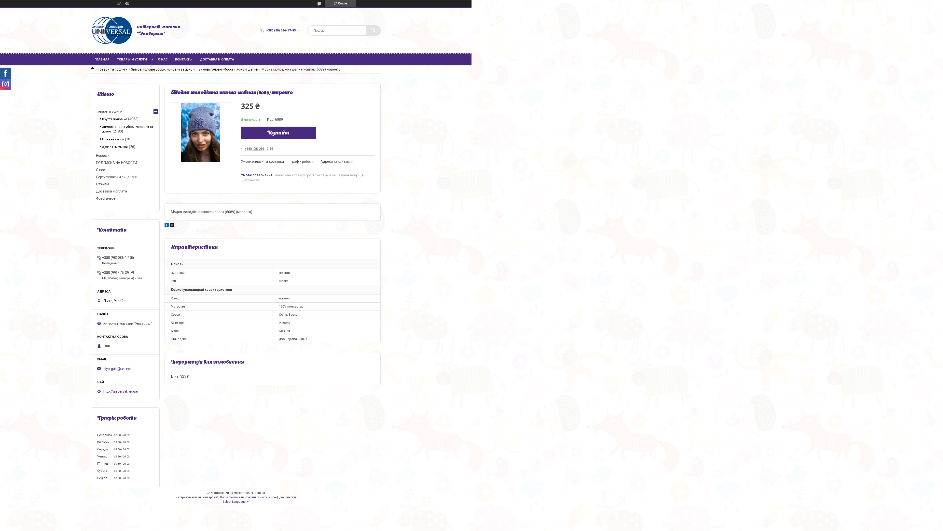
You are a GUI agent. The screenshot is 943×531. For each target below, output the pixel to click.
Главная (102, 59)
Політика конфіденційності (277, 497)
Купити (278, 133)
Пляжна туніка (113, 139)
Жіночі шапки (247, 69)
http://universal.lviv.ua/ (121, 391)
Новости (103, 156)
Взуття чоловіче (114, 119)
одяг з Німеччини (115, 147)
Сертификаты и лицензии (116, 177)
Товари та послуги (112, 69)
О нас (163, 59)
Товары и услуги (132, 59)
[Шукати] (373, 30)
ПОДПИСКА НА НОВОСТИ (116, 163)
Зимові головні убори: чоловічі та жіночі (163, 69)
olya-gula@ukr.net (117, 369)
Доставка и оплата (217, 59)
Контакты (184, 59)
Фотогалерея (107, 198)
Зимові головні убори (216, 69)
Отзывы (102, 184)
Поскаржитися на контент (238, 497)
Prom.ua (259, 493)
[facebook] (167, 226)
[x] (172, 226)
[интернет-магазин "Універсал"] (111, 30)
